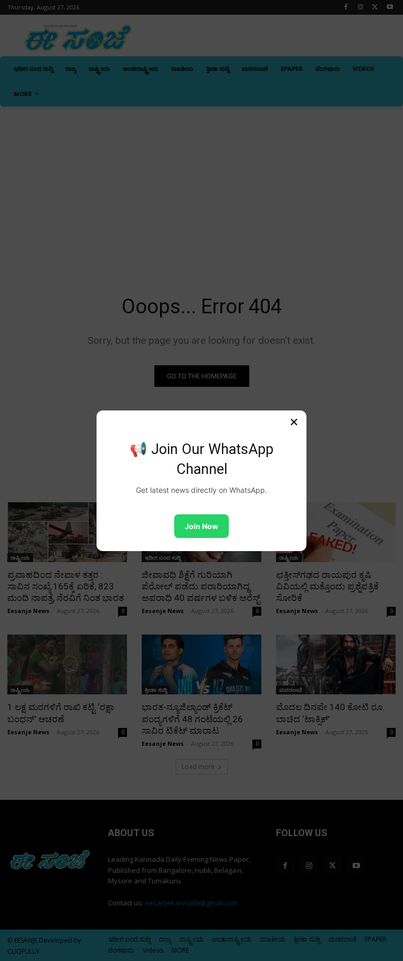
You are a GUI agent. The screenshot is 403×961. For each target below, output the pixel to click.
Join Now (201, 526)
